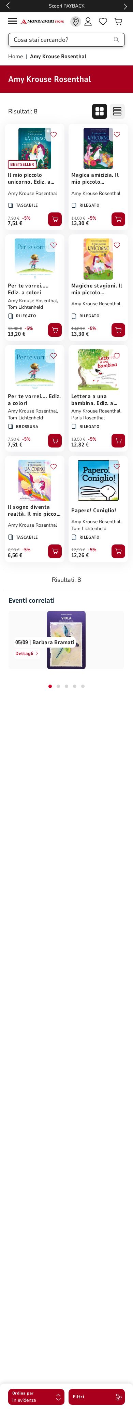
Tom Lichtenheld (25, 307)
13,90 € (15, 329)
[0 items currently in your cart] (118, 21)
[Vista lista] (117, 111)
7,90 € (13, 218)
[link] (75, 21)
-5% (26, 218)
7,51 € (15, 223)
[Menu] (14, 22)
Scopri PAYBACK (67, 6)
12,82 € (80, 444)
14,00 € (78, 218)
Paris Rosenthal (88, 418)
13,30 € (80, 223)
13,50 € (78, 439)
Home (16, 56)
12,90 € (78, 550)
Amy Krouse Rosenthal (32, 193)
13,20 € (16, 334)
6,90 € (13, 550)
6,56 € (15, 555)
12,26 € (80, 555)
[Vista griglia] (99, 111)
